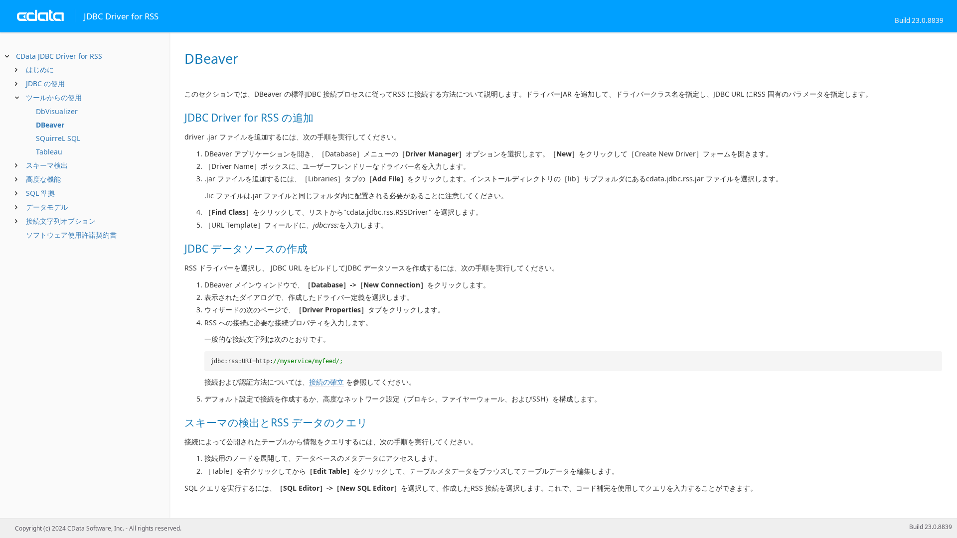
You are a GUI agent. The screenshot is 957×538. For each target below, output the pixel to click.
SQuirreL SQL (58, 138)
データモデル (47, 207)
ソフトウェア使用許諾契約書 (71, 235)
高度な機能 (43, 179)
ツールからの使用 (54, 97)
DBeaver (50, 125)
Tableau (49, 151)
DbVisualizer (57, 111)
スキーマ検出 (47, 165)
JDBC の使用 (45, 83)
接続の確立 (326, 382)
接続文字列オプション (61, 221)
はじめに (40, 69)
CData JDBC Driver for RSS (59, 56)
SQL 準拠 (40, 193)
